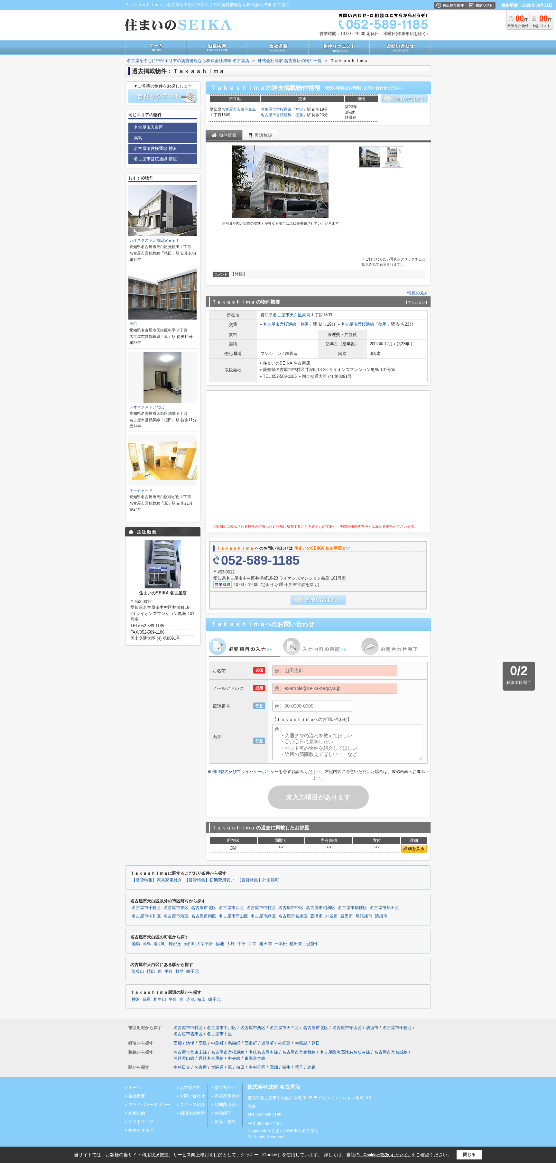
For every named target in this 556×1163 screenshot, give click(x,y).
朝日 (315, 1043)
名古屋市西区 (231, 908)
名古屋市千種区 (146, 908)
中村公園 (257, 1067)
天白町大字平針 (198, 944)
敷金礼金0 (224, 1087)
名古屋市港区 (176, 916)
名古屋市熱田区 (384, 908)
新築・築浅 (225, 1121)
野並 (179, 971)
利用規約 (220, 771)
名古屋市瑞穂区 (352, 908)
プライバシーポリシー (258, 771)
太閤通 (217, 1067)
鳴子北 (192, 971)
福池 (220, 944)
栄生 (286, 1067)
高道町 (251, 1043)
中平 (241, 944)
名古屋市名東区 (293, 916)
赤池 (190, 999)
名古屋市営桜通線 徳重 (155, 158)
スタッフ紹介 (192, 1104)
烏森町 (234, 1043)
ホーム (134, 1087)
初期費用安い (227, 1104)
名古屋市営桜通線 (276, 109)
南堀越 (301, 1043)
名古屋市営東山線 (190, 1052)
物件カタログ (140, 1130)
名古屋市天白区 (234, 109)
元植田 (311, 944)
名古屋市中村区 (261, 908)
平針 (168, 971)
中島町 (217, 1043)
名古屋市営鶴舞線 (299, 1052)
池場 (136, 944)
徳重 (299, 115)
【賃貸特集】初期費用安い (209, 880)
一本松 (280, 944)
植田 (151, 971)
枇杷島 (284, 1043)
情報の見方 (417, 293)
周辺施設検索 (192, 1113)
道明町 (159, 944)
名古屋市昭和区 (320, 908)
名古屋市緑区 (263, 916)
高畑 (177, 1043)
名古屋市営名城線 (391, 1052)
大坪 (231, 944)
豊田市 (346, 916)
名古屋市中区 (290, 908)
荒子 (299, 1067)
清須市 (381, 916)
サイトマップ (140, 1121)
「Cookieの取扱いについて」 (385, 1155)
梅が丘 (175, 944)
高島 (252, 109)
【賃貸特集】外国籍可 (258, 880)
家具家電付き (227, 1095)
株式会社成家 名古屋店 (273, 1087)
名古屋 (200, 1067)
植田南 (265, 944)
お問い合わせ (192, 1095)
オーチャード (141, 490)
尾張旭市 (364, 916)
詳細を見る (413, 848)
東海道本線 (255, 1058)
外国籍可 (223, 1113)
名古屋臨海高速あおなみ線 (345, 1052)
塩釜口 (138, 971)
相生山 (159, 999)
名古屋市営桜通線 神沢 (155, 148)
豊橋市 (316, 916)
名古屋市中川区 (146, 916)
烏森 (311, 1067)
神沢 (299, 109)
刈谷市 (331, 916)
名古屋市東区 (176, 908)
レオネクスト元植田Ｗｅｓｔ (154, 240)
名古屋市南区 (203, 916)
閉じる (469, 1154)
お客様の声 (190, 1087)
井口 (252, 944)
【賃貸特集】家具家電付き (157, 880)
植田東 (296, 944)
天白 (133, 323)
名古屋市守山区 (233, 916)
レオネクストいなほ (146, 407)
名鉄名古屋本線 (263, 1052)
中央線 (234, 1058)
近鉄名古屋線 (211, 1058)
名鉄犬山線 (183, 1058)
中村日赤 (181, 1067)
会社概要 (136, 1095)
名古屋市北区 (203, 908)
